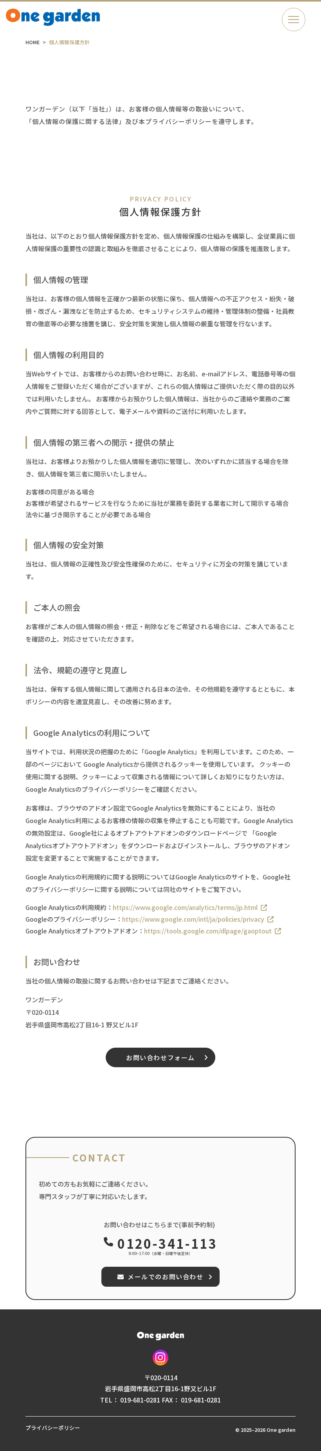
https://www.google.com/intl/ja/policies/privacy (193, 919)
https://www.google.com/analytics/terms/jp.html (185, 907)
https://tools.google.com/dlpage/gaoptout (208, 930)
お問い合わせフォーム (160, 1057)
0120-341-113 (167, 1243)
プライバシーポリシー (52, 1427)
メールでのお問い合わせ (166, 1276)
